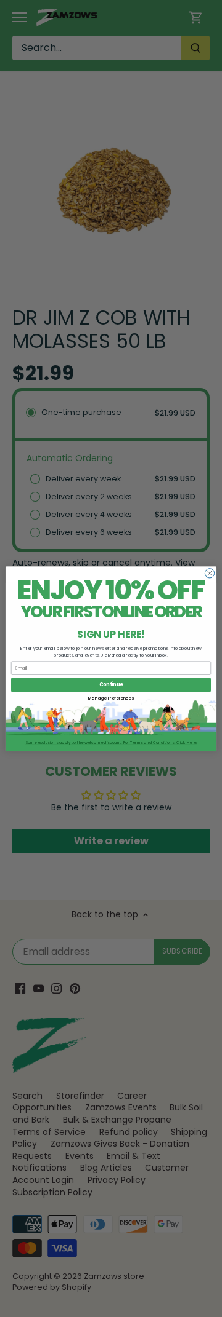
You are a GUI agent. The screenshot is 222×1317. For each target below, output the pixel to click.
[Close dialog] (209, 572)
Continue (111, 684)
